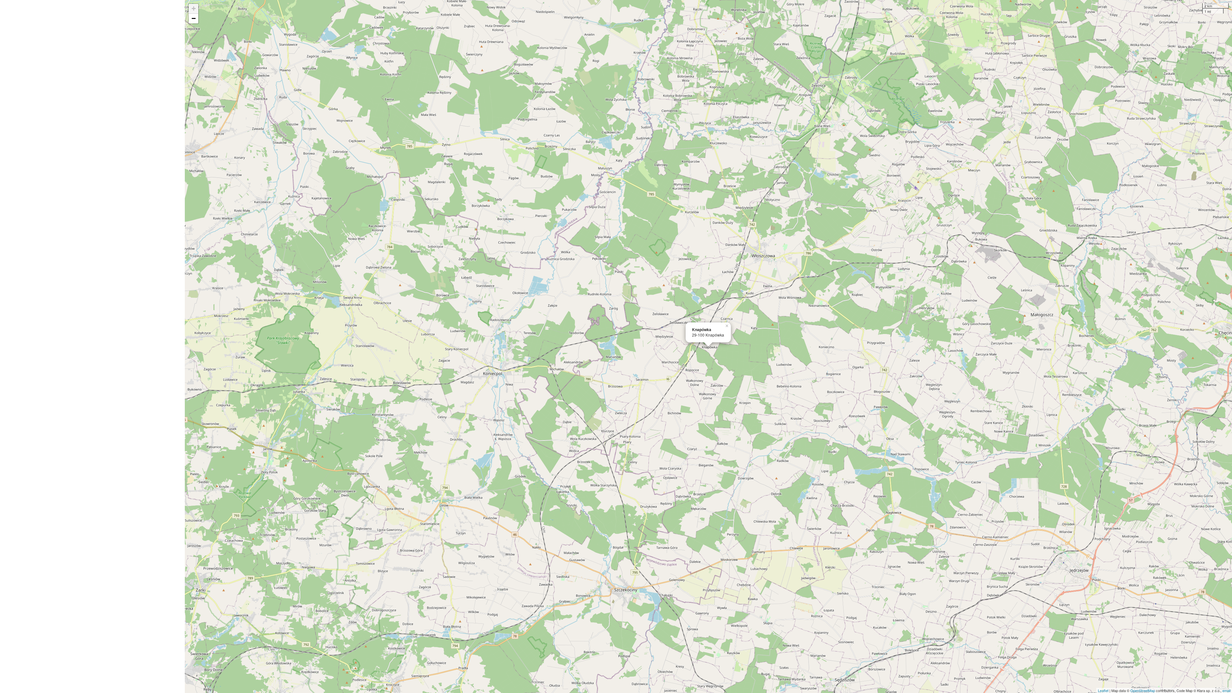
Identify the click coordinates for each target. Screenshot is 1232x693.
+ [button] (194, 8)
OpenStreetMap (1142, 690)
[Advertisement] (92, 346)
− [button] (194, 18)
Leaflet (1103, 690)
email (1226, 690)
